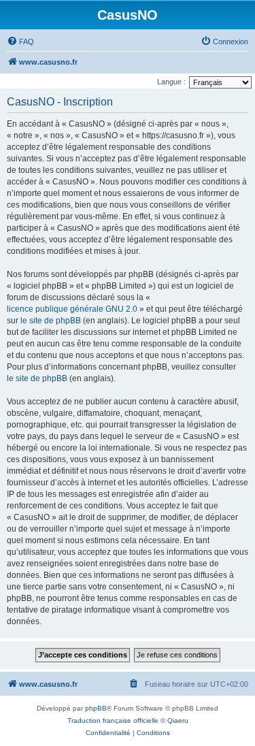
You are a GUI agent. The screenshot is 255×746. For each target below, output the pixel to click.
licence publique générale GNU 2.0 (72, 309)
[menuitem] (20, 41)
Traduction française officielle (112, 720)
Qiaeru (177, 720)
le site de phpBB (50, 320)
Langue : (171, 82)
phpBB (96, 708)
